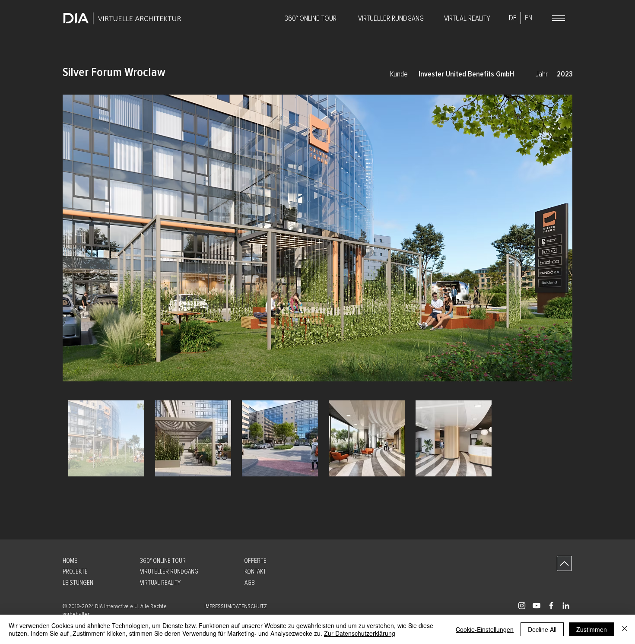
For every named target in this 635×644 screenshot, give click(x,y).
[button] (126, 492)
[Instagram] (522, 605)
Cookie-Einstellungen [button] (485, 629)
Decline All (542, 629)
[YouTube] (536, 605)
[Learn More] (564, 563)
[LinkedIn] (566, 605)
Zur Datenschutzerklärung (359, 633)
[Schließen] (624, 629)
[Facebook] (551, 605)
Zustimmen (591, 629)
